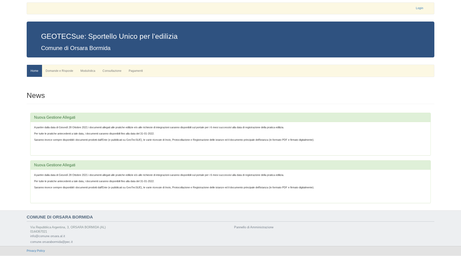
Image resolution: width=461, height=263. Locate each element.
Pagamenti (136, 71)
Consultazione (112, 71)
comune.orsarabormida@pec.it (51, 242)
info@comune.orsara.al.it (47, 236)
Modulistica (87, 71)
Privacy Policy (36, 250)
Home (34, 71)
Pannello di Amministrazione (253, 227)
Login (419, 8)
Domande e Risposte (59, 71)
